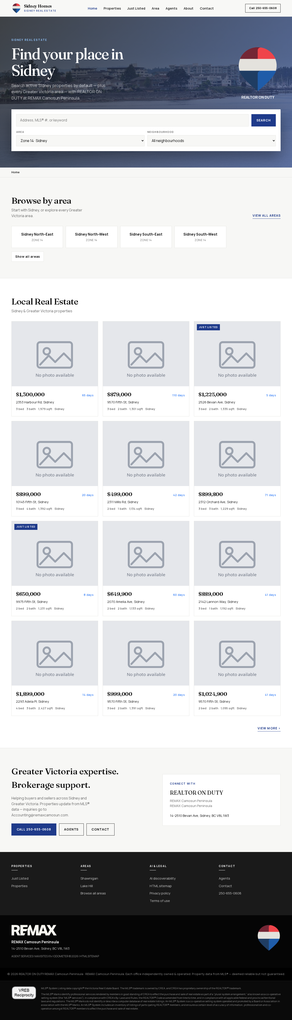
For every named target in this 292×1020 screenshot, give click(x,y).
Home (92, 8)
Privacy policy (160, 893)
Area (155, 8)
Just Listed (136, 8)
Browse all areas (93, 893)
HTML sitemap (161, 885)
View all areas (267, 215)
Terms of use (160, 900)
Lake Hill (87, 885)
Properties (112, 8)
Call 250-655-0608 (263, 8)
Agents (171, 8)
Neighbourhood (160, 132)
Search (263, 120)
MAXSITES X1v (43, 956)
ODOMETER (61, 956)
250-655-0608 (230, 893)
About (188, 8)
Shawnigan (89, 878)
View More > (269, 728)
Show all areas (27, 257)
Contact (207, 8)
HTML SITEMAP (89, 956)
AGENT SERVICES (22, 956)
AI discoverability (163, 878)
